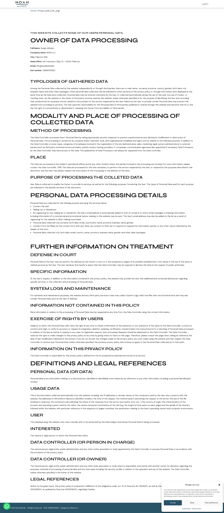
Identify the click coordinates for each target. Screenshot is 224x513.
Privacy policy (196, 508)
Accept (173, 503)
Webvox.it (74, 508)
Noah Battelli (21, 508)
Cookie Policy (186, 508)
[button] (219, 485)
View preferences (211, 503)
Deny (192, 503)
